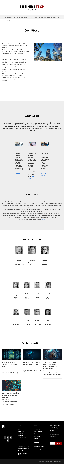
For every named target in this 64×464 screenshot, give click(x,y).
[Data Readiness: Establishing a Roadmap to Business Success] (11, 385)
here (43, 219)
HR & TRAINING (33, 17)
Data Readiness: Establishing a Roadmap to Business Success (11, 395)
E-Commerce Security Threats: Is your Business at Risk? (11, 364)
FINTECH (26, 17)
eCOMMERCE (8, 17)
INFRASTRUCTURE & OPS (53, 17)
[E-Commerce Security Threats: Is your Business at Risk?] (11, 354)
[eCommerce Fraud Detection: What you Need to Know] (32, 354)
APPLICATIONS (42, 17)
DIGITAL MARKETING (18, 17)
